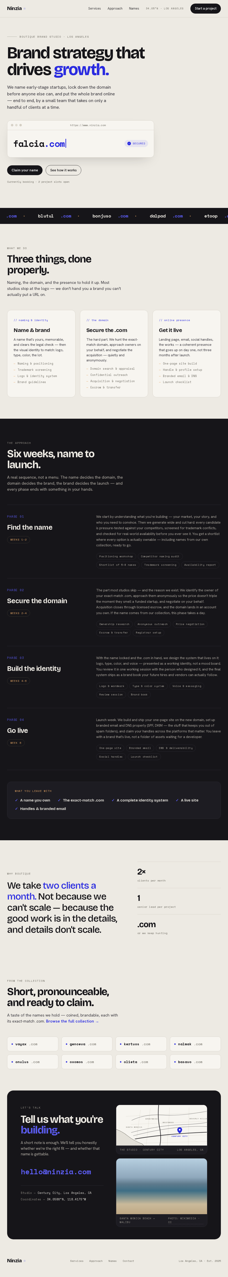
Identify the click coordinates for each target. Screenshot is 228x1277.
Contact (128, 1261)
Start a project (205, 8)
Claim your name (25, 170)
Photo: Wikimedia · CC (184, 1220)
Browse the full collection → (72, 1021)
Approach (115, 8)
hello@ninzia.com (56, 1171)
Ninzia (14, 8)
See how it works (63, 170)
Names (134, 8)
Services (94, 8)
